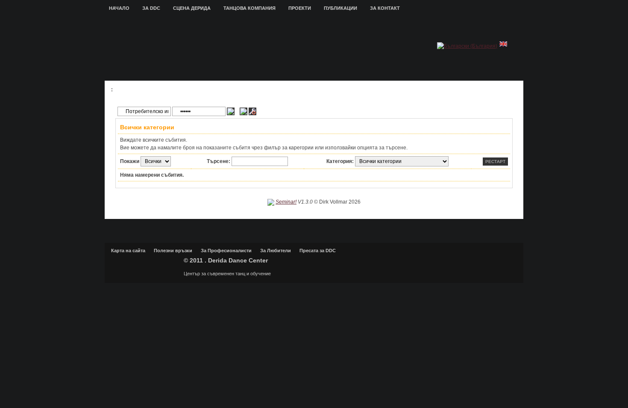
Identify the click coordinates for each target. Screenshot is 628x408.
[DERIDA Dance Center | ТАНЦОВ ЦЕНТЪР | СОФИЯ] (261, 49)
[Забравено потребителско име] (243, 111)
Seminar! (286, 202)
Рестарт (495, 161)
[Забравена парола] (252, 111)
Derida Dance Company (145, 264)
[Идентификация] (231, 111)
